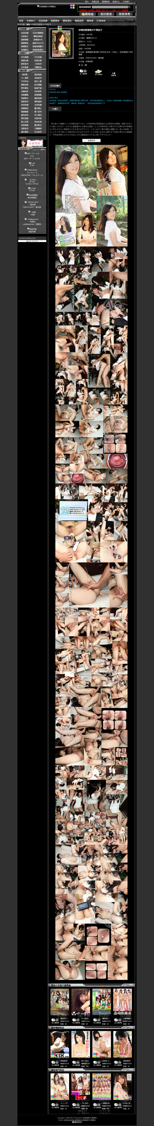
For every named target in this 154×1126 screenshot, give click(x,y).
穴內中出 (24, 81)
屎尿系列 (24, 101)
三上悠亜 (113, 10)
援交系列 (24, 115)
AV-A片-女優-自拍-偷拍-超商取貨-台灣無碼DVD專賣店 (77, 1120)
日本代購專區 (38, 33)
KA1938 (88, 49)
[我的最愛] (106, 14)
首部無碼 (24, 125)
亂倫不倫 (38, 88)
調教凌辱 (24, 85)
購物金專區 (38, 36)
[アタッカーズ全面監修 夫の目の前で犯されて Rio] (122, 1086)
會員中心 (116, 2)
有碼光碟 (38, 60)
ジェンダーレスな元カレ (70, 1103)
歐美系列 (24, 64)
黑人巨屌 (24, 122)
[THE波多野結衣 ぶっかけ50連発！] (59, 1044)
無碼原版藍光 (38, 50)
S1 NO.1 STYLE (32, 184)
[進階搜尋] (124, 14)
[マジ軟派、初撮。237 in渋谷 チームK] (80, 1002)
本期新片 (31, 21)
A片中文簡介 (55, 86)
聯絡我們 (79, 21)
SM (107, 10)
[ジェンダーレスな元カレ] (59, 1086)
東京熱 (98, 10)
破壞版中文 (38, 40)
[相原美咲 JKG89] (122, 1044)
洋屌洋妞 (38, 118)
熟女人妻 (38, 81)
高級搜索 (125, 10)
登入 (87, 2)
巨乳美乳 (38, 91)
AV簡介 (55, 109)
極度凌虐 (38, 98)
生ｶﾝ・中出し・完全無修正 (118, 52)
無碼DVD (90, 38)
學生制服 (24, 118)
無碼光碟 (24, 60)
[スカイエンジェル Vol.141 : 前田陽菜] (101, 1044)
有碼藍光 (24, 50)
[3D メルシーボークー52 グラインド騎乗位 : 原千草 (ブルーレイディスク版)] (80, 1044)
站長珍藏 (24, 33)
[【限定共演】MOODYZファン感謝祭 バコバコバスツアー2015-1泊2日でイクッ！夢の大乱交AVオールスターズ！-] (101, 1086)
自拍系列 (38, 78)
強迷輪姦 (24, 112)
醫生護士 (38, 108)
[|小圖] (61, 43)
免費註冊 (95, 2)
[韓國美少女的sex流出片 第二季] (59, 1002)
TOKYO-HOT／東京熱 (95, 58)
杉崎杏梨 (89, 61)
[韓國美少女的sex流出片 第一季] (101, 1002)
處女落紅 (24, 132)
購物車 (107, 2)
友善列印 (91, 140)
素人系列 (38, 112)
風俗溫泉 (38, 75)
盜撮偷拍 (24, 108)
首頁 (21, 21)
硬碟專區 (24, 43)
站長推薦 (43, 21)
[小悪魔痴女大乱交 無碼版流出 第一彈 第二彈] (122, 1002)
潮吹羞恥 (38, 101)
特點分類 (23, 71)
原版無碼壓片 (38, 46)
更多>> (43, 149)
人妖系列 (38, 64)
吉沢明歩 (91, 10)
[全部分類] (130, 19)
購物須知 (67, 21)
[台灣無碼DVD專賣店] (46, 7)
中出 (103, 10)
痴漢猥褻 (38, 95)
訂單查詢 (101, 21)
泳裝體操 (24, 95)
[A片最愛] (98, 76)
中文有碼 (38, 57)
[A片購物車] (83, 75)
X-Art (119, 10)
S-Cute (32, 190)
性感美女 (24, 98)
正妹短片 (24, 36)
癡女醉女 (38, 125)
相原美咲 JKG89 (129, 1061)
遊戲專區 (55, 21)
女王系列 (38, 132)
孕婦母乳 (24, 91)
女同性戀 (38, 105)
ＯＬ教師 (24, 78)
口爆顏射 (38, 128)
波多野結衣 (83, 10)
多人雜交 (38, 115)
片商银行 (127, 2)
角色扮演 (38, 122)
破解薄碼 (24, 40)
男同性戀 (24, 105)
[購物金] (87, 14)
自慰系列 (24, 128)
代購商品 (38, 67)
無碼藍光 (24, 46)
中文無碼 (24, 57)
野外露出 (24, 88)
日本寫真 (24, 67)
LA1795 (89, 34)
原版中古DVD (38, 43)
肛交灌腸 (38, 85)
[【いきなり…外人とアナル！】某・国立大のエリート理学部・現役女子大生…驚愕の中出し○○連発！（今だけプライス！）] (80, 1086)
